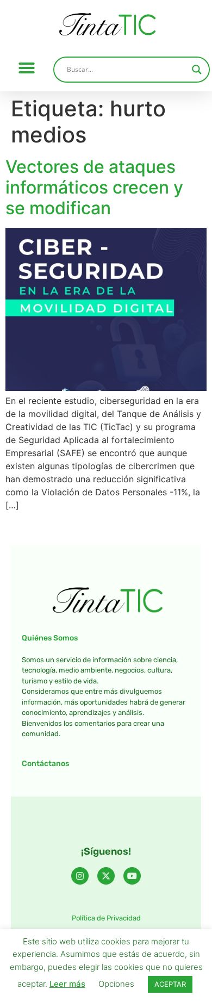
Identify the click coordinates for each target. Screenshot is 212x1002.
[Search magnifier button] (196, 69)
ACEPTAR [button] (170, 984)
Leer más (67, 984)
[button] (27, 68)
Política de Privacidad (106, 918)
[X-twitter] (106, 876)
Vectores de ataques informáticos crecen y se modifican (94, 187)
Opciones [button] (116, 984)
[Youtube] (132, 876)
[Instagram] (80, 876)
